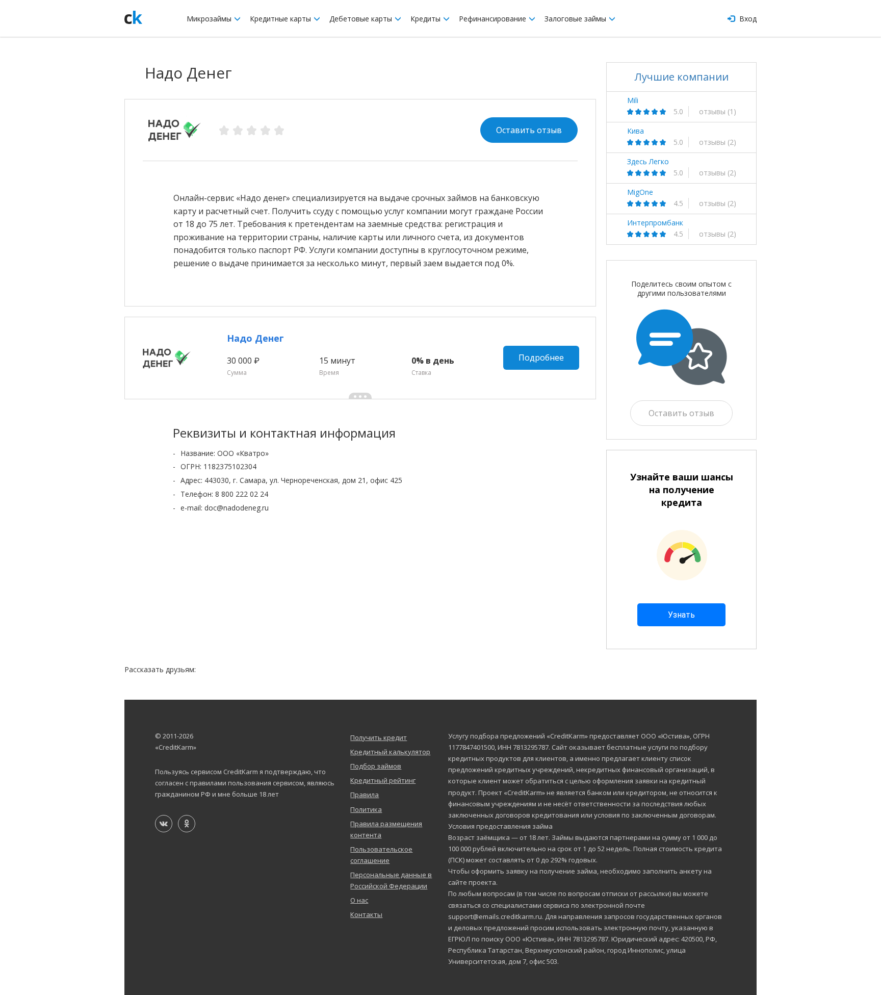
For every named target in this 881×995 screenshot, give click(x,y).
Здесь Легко (648, 161)
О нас (359, 900)
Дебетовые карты (361, 18)
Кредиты (426, 18)
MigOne (640, 192)
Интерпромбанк (655, 222)
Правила (364, 794)
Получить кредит (378, 737)
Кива (635, 131)
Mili (632, 100)
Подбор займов (375, 766)
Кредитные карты (281, 18)
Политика (366, 809)
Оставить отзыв (529, 130)
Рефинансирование (493, 18)
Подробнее (541, 357)
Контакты (366, 914)
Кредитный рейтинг (383, 780)
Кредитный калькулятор (390, 751)
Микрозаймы (210, 18)
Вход (747, 18)
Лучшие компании (682, 77)
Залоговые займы (576, 18)
